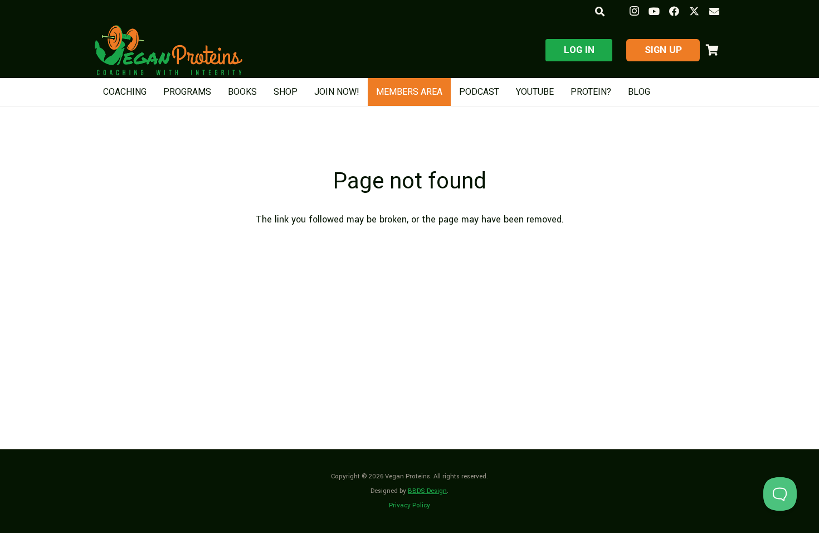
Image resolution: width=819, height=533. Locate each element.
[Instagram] (634, 11)
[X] (694, 11)
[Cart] (712, 50)
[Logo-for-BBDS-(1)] (168, 50)
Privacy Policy (409, 505)
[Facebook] (674, 11)
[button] (599, 11)
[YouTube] (654, 11)
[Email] (714, 11)
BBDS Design (427, 491)
